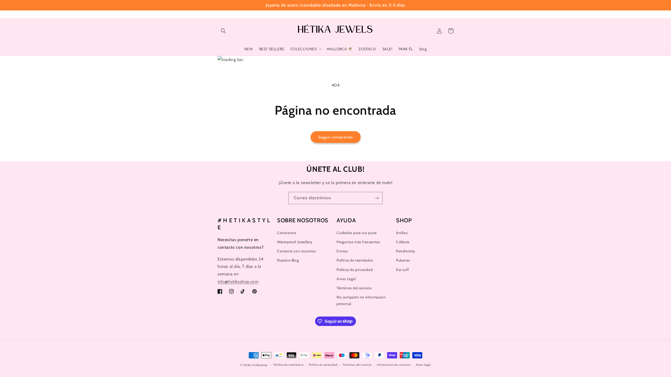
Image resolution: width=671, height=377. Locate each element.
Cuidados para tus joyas (357, 232)
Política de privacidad (355, 269)
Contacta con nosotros (296, 251)
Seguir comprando (335, 137)
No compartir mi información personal (361, 300)
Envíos (342, 251)
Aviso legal (423, 365)
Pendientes (405, 251)
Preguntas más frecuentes (358, 242)
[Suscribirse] (376, 198)
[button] (223, 31)
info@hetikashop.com (238, 281)
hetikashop (259, 365)
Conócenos (286, 232)
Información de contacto (394, 365)
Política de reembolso (355, 260)
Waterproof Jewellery (294, 242)
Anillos (402, 232)
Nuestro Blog (288, 260)
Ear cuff (402, 269)
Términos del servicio (354, 288)
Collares (403, 242)
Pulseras (403, 260)
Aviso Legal (346, 278)
